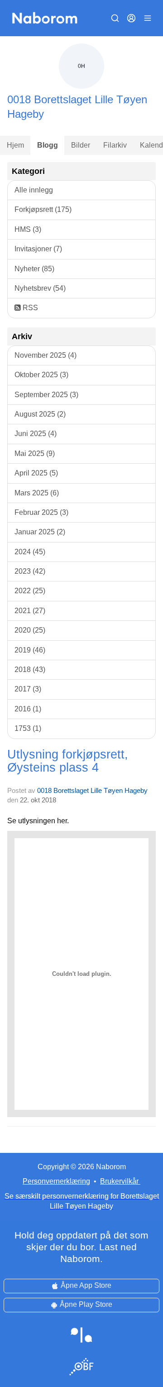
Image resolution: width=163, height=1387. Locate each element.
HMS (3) (27, 229)
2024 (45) (29, 552)
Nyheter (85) (34, 269)
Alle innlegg (33, 190)
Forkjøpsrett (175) (43, 209)
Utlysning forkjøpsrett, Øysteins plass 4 (67, 761)
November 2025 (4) (45, 355)
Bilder (80, 145)
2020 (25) (29, 630)
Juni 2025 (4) (35, 433)
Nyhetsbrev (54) (40, 288)
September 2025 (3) (46, 394)
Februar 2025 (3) (41, 512)
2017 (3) (27, 689)
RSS (29, 308)
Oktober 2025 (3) (41, 375)
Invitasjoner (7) (38, 249)
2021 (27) (29, 610)
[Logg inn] (131, 18)
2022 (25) (29, 591)
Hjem (15, 145)
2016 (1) (27, 709)
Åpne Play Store (86, 1304)
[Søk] (115, 18)
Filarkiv (115, 145)
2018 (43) (29, 669)
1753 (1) (27, 728)
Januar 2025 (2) (39, 532)
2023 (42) (29, 571)
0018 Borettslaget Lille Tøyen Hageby (92, 790)
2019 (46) (29, 650)
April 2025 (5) (36, 473)
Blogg (47, 145)
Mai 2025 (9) (34, 453)
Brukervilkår (119, 1181)
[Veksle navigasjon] (147, 18)
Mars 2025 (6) (36, 493)
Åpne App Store (86, 1285)
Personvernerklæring (56, 1181)
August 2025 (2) (40, 414)
